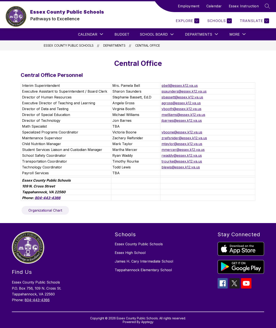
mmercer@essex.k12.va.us (183, 149)
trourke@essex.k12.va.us (182, 161)
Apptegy (147, 322)
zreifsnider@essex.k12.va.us (184, 138)
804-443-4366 (37, 300)
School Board (154, 34)
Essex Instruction (244, 6)
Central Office (147, 45)
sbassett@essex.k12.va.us (182, 97)
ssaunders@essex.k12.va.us (184, 91)
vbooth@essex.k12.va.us (181, 109)
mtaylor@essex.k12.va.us (182, 144)
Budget (121, 34)
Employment (188, 6)
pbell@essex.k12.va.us (180, 85)
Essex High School (130, 252)
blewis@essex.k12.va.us (181, 167)
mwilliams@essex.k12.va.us (183, 115)
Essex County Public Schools (69, 45)
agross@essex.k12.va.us (181, 103)
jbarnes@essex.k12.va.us (182, 120)
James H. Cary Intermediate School (144, 261)
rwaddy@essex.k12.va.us (182, 155)
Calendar (214, 6)
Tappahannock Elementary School (143, 270)
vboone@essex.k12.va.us (182, 132)
